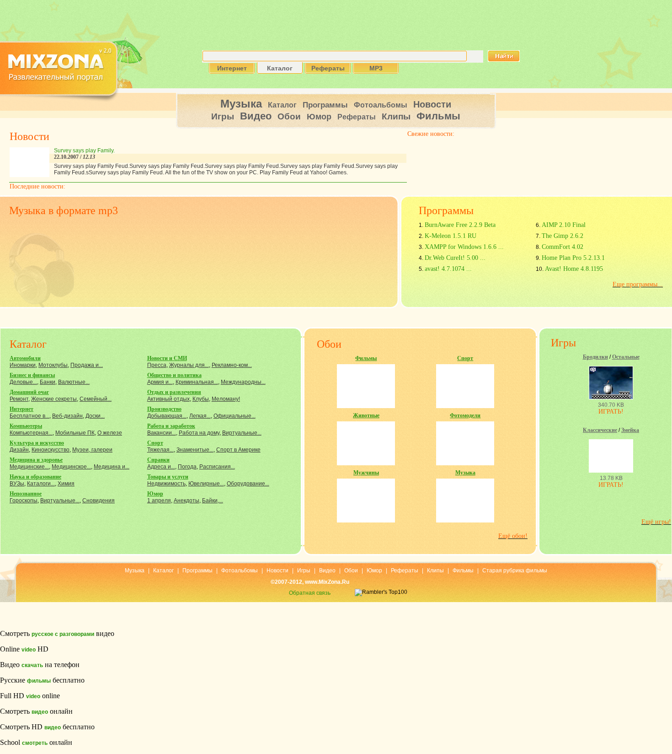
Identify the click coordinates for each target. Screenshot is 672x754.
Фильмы (438, 116)
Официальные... (234, 416)
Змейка (630, 430)
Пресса (156, 365)
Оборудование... (248, 483)
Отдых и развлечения (174, 392)
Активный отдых (168, 399)
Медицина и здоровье (36, 460)
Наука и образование (35, 477)
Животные (366, 415)
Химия (66, 483)
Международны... (243, 382)
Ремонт (19, 399)
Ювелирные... (206, 483)
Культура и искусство (37, 443)
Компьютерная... (31, 433)
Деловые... (23, 382)
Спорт (155, 443)
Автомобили (25, 358)
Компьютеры (26, 426)
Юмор (319, 116)
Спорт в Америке (238, 450)
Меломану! (226, 399)
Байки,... (212, 500)
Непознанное (26, 493)
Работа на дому (199, 433)
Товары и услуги (167, 477)
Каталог (282, 105)
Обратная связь (310, 593)
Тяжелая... (160, 450)
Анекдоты (186, 500)
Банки (47, 382)
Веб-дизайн (67, 416)
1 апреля (159, 500)
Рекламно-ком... (232, 365)
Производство (164, 409)
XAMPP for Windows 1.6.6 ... (464, 246)
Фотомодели (465, 415)
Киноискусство (50, 450)
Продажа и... (86, 365)
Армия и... (160, 382)
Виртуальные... (60, 500)
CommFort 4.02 (562, 246)
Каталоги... (41, 483)
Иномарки (23, 365)
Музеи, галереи (92, 450)
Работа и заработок (171, 426)
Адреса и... (161, 466)
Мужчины (366, 472)
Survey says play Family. (84, 150)
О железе (109, 433)
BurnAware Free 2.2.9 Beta (460, 224)
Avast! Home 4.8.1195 (574, 268)
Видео (256, 116)
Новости (432, 104)
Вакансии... (161, 433)
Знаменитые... (194, 450)
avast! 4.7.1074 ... (448, 268)
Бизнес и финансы (32, 375)
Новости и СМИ (167, 358)
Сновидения (98, 500)
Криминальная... (197, 382)
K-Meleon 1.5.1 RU (450, 235)
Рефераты (356, 117)
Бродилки (595, 357)
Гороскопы (23, 500)
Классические (600, 430)
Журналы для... (189, 365)
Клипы (396, 116)
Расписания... (217, 466)
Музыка (241, 103)
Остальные (626, 357)
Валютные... (74, 382)
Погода (187, 466)
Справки (158, 460)
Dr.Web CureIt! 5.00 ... (455, 257)
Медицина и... (111, 466)
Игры (222, 116)
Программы (325, 105)
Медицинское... (71, 466)
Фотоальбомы (380, 105)
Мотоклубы (53, 365)
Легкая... (200, 416)
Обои (289, 116)
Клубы (200, 399)
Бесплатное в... (29, 416)
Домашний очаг (29, 392)
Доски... (95, 416)
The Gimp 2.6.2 (562, 235)
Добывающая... (167, 416)
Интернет (21, 409)
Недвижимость (166, 483)
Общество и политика (174, 375)
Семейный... (96, 399)
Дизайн (19, 450)
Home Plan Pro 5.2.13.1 (573, 257)
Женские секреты (54, 399)
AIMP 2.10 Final (564, 224)
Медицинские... (29, 466)
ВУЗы (17, 483)
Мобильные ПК (75, 433)
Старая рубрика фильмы (514, 570)
